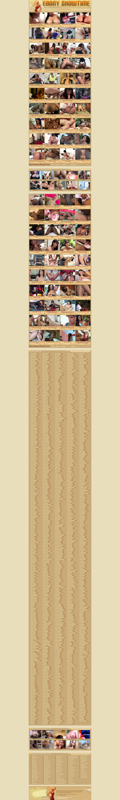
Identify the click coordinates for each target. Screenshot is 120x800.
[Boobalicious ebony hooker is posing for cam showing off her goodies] (36, 83)
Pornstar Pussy (70, 628)
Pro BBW (82, 761)
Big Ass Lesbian (34, 630)
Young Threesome (83, 720)
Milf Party (69, 491)
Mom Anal (69, 511)
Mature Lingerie (70, 444)
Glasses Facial (58, 483)
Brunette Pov (45, 461)
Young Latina (82, 713)
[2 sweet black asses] (67, 341)
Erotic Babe (57, 363)
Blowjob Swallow (46, 409)
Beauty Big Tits (33, 594)
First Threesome (58, 428)
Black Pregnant (34, 718)
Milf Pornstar (69, 493)
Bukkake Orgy (45, 475)
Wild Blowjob (81, 683)
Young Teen (81, 719)
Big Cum (32, 651)
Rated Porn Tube (47, 764)
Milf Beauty (69, 468)
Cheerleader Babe (46, 520)
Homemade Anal (58, 546)
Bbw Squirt (33, 582)
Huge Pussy (57, 599)
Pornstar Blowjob (70, 617)
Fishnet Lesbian (58, 434)
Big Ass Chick (33, 624)
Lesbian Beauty (58, 710)
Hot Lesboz (70, 765)
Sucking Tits (81, 514)
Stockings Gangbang (83, 490)
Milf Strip (69, 503)
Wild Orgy (81, 687)
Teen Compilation (82, 542)
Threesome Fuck (82, 608)
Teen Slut (81, 585)
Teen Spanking (82, 588)
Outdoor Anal (69, 575)
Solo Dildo (81, 460)
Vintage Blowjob (82, 638)
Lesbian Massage (70, 354)
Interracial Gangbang (59, 622)
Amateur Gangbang (34, 406)
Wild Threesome (82, 693)
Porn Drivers (84, 190)
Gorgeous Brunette (59, 487)
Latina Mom (57, 686)
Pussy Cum (69, 670)
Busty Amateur (46, 477)
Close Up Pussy (46, 562)
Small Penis (81, 448)
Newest (57, 164)
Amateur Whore (34, 450)
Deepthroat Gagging (47, 644)
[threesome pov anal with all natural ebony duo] (36, 250)
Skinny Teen (81, 437)
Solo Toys (81, 470)
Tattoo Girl (81, 522)
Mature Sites (83, 757)
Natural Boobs (70, 548)
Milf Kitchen (69, 486)
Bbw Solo (32, 581)
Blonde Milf (45, 390)
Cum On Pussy (46, 615)
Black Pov (32, 716)
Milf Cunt (69, 474)
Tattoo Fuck (81, 520)
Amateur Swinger (34, 442)
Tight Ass (81, 615)
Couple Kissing (46, 589)
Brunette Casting (46, 442)
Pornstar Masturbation (71, 624)
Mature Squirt (70, 458)
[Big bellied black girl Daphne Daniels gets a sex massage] (67, 114)
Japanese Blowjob (58, 640)
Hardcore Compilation (59, 535)
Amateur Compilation (35, 386)
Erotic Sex (57, 367)
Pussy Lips (69, 679)
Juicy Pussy (57, 656)
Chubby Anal (45, 526)
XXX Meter (82, 768)
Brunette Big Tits (46, 438)
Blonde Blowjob (46, 377)
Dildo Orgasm (45, 647)
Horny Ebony (57, 571)
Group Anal (57, 494)
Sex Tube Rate (47, 765)
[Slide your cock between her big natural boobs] (67, 159)
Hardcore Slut (57, 542)
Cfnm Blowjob (45, 506)
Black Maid (33, 703)
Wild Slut (81, 690)
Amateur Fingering (34, 403)
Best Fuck (33, 611)
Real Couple (69, 692)
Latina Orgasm (58, 687)
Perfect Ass (69, 594)
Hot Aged (70, 764)
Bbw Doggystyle (34, 560)
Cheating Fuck (46, 509)
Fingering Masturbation (59, 418)
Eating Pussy (45, 677)
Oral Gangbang (70, 568)
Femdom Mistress (58, 408)
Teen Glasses (82, 563)
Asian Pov (33, 524)
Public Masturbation (71, 666)
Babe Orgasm (33, 550)
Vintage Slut (81, 648)
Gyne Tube (46, 758)
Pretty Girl (69, 656)
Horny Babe (57, 560)
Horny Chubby (58, 568)
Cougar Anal (45, 578)
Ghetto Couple (58, 465)
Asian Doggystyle (34, 507)
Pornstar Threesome (71, 633)
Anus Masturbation (34, 493)
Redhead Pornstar (70, 712)
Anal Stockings (33, 486)
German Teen (57, 461)
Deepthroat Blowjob (47, 641)
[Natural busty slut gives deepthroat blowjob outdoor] (83, 129)
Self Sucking (81, 377)
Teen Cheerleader (82, 539)
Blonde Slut (45, 399)
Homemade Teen (58, 558)
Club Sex (44, 563)
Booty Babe (45, 415)
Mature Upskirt (70, 464)
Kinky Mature (57, 663)
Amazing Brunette (34, 454)
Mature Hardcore (70, 438)
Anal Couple (33, 471)
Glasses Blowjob (58, 481)
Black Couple (33, 696)
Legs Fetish (57, 702)
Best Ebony (33, 609)
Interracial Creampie (59, 612)
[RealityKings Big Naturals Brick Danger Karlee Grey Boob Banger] (52, 280)
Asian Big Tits (33, 501)
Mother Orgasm (70, 542)
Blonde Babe (45, 373)
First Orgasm (57, 426)
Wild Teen (81, 692)
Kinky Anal (57, 657)
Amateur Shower (34, 431)
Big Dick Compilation (35, 656)
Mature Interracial (70, 439)
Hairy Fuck (57, 513)
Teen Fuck (81, 560)
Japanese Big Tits (58, 638)
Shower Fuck (82, 411)
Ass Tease (33, 539)
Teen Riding (81, 582)
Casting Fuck (45, 503)
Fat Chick (57, 388)
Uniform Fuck (82, 630)
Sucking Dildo (82, 511)
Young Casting (82, 706)
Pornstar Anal (69, 614)
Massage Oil (69, 408)
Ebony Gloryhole (46, 706)
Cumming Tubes (59, 773)
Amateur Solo (33, 434)
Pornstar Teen (70, 631)
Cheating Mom (46, 516)
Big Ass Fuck (33, 627)
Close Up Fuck (46, 558)
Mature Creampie (70, 426)
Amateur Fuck (33, 405)
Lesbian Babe (57, 709)
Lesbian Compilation (59, 713)
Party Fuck (69, 589)
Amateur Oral (33, 421)
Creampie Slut (45, 602)
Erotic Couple (57, 365)
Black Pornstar (33, 715)
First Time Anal (58, 429)
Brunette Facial (46, 450)
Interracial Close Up (59, 611)
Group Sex (57, 500)
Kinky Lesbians (58, 661)
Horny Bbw (57, 562)
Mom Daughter (70, 517)
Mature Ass (69, 415)
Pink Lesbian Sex (83, 758)
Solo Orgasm (82, 465)
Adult (72, 749)
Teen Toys (81, 601)
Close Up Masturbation (47, 559)
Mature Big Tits (70, 419)
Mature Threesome (71, 461)
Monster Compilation (71, 530)
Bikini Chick (33, 679)
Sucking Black (82, 507)
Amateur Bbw (33, 373)
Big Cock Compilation (35, 644)
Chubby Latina (46, 533)
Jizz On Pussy (58, 651)
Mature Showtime (83, 755)
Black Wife (45, 369)
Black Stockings (46, 356)
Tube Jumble (48, 739)
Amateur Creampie (34, 390)
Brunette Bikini (45, 439)
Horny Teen (57, 582)
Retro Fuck (69, 723)
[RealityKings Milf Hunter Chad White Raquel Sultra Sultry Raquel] (83, 341)
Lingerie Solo (69, 398)
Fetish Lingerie (58, 415)
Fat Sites (58, 777)
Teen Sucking (82, 594)
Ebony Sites (58, 758)
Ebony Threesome (58, 362)
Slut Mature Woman (84, 763)
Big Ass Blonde (33, 621)
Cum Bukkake (45, 604)
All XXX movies (47, 180)
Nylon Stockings (70, 556)
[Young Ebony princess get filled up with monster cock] (83, 325)
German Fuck (57, 460)
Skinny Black (81, 422)
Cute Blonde (45, 630)
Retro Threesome (82, 359)
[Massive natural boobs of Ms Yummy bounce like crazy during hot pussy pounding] (36, 159)
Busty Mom (45, 496)
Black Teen (45, 360)
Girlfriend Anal (58, 474)
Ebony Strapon (58, 357)
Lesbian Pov (69, 369)
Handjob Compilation (59, 524)
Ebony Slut (57, 356)
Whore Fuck (81, 669)
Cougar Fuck (45, 581)
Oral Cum (69, 565)
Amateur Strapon (34, 437)
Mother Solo (69, 545)
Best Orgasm (33, 614)
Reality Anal (69, 696)
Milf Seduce (69, 497)
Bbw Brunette (33, 558)
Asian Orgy (33, 522)
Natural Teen (69, 552)
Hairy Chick (57, 511)
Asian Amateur (33, 494)
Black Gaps (46, 774)
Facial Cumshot (58, 375)
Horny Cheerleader (59, 566)
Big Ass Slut (33, 634)
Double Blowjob (46, 673)
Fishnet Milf (57, 435)
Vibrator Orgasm (82, 633)
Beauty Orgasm (34, 599)
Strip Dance (81, 494)
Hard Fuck (57, 529)
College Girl (45, 572)
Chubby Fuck (45, 532)
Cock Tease (45, 568)
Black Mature (33, 705)
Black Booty (33, 692)
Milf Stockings (70, 501)
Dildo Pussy (45, 648)
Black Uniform (45, 365)
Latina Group (57, 679)
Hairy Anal (57, 503)
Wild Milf (81, 686)
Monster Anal (69, 527)
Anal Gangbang (34, 480)
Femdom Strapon (58, 409)
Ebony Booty (45, 687)
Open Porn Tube (83, 777)
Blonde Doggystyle (46, 382)
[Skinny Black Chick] (67, 205)
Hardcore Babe (58, 532)
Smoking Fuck (82, 455)
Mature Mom (69, 447)
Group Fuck (57, 497)
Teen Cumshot (82, 545)
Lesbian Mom (70, 359)
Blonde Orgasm (46, 393)
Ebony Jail (45, 709)
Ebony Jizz (45, 710)
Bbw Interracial (33, 565)
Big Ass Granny (34, 628)
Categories (73, 164)
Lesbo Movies (71, 774)
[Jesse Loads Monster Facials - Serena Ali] (83, 144)
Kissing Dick (57, 667)
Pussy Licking (70, 677)
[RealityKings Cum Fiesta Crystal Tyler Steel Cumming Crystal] (36, 325)
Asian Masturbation (34, 516)
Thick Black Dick (82, 604)
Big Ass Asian (33, 617)
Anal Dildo (33, 474)
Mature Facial (70, 428)
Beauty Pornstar (34, 601)
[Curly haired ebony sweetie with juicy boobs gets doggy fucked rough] (83, 83)
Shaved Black (82, 393)
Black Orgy (33, 712)
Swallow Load (82, 516)
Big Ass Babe (33, 618)
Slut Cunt (81, 444)
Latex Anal (57, 669)
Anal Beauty (33, 467)
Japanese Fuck (58, 641)
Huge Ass (57, 588)
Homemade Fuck (58, 552)
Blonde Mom (45, 392)
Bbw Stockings (33, 584)
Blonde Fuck (45, 385)
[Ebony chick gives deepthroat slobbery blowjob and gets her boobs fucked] (36, 23)
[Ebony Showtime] (66, 5)
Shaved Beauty (82, 392)
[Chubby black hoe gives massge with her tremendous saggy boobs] (83, 53)
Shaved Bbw (81, 390)
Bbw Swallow (33, 585)
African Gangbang (34, 359)
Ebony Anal (45, 680)
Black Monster (33, 709)
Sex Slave (81, 382)
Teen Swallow (82, 595)
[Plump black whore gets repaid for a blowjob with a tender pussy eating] (36, 205)
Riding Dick (81, 365)
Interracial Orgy (58, 631)
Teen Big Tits (81, 533)
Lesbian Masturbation (71, 356)
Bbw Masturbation (34, 571)
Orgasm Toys (69, 572)
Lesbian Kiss (57, 723)
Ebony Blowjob (46, 686)
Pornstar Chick (70, 618)
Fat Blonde (57, 385)
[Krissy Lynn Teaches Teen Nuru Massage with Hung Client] (36, 280)
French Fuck (57, 448)
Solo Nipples (81, 464)
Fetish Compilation (58, 411)
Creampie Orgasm (46, 601)
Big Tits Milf (33, 674)
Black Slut (32, 722)
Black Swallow (45, 357)
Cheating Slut (45, 517)
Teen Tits (81, 599)
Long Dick (69, 403)
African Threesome (34, 367)
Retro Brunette (70, 722)
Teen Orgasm (82, 572)
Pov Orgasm (69, 643)
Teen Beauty (81, 532)
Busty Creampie (46, 487)
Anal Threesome (34, 488)
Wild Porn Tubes (84, 739)
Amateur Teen (33, 445)
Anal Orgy (33, 483)
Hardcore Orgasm (58, 539)
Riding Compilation (83, 362)
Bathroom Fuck (34, 553)
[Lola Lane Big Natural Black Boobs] (83, 98)
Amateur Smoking (34, 432)
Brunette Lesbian (46, 454)
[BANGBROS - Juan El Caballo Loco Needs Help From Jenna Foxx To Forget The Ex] (83, 280)
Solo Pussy (81, 467)
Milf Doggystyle (70, 475)
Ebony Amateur (46, 679)
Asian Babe (33, 499)
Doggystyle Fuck (46, 669)
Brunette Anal (45, 434)
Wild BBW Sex (83, 765)
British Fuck (45, 432)
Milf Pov (68, 494)
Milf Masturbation (70, 487)
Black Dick (33, 697)
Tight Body (81, 617)
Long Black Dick (70, 402)
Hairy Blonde (57, 509)
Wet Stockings (82, 661)
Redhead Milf (69, 710)
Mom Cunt (69, 516)
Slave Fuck (81, 441)
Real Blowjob (69, 687)
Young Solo (81, 718)
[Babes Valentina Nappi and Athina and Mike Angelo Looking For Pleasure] (67, 295)
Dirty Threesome (46, 666)
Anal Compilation (34, 470)
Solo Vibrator (81, 471)
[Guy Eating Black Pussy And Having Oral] (67, 265)
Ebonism (45, 778)
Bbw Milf (32, 572)
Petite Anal (69, 595)
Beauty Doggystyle (34, 595)
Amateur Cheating (34, 382)
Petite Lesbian (70, 601)
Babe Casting (33, 546)
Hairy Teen (57, 523)
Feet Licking (57, 403)
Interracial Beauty (58, 607)
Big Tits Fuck (33, 671)
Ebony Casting (46, 689)
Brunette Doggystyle (47, 448)
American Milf (33, 464)
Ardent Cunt (72, 180)
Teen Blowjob (82, 536)
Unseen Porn (72, 739)
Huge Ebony (57, 595)
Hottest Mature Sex (72, 767)
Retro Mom (81, 356)
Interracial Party (58, 633)
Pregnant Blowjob (70, 648)
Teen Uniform (82, 602)
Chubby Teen (45, 542)
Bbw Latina (33, 566)
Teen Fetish (81, 556)
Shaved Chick (82, 398)
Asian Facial (33, 509)
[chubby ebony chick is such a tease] (67, 83)
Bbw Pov (32, 578)
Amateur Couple (34, 389)
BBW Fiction (58, 767)
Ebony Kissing (45, 712)
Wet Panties (81, 658)
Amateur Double (34, 401)
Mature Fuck (69, 432)
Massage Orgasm (70, 409)
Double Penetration (46, 676)
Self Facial (81, 376)
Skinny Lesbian (82, 429)
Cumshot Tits (45, 625)
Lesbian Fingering (58, 720)
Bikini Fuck (33, 680)
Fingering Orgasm (58, 419)
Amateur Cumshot (34, 393)
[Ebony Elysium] (83, 205)
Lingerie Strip (69, 399)
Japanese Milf (57, 644)
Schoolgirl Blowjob (83, 372)
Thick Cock (81, 605)
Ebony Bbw (45, 683)
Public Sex (69, 667)
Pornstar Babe (70, 615)
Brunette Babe (45, 435)
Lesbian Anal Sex (58, 706)
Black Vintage (45, 366)
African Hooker (33, 362)
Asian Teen (33, 530)
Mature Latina (70, 441)
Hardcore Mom (58, 537)
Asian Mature (33, 517)
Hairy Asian (57, 504)
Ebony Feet (45, 699)
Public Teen (69, 669)
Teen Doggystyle (82, 552)
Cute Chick (45, 633)
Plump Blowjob (70, 607)
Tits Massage (82, 624)
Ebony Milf (45, 718)
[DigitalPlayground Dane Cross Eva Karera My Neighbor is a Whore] (52, 250)
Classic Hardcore (46, 548)
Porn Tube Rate (47, 761)
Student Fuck (82, 499)
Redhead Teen (70, 715)
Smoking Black (82, 452)
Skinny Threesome (83, 438)
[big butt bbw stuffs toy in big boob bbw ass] (36, 98)
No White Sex (59, 765)
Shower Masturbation (83, 412)
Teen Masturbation (83, 571)
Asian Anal (33, 496)
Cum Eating (45, 607)
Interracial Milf (58, 627)
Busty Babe (45, 481)
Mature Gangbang (70, 434)
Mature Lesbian (70, 442)
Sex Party (81, 380)
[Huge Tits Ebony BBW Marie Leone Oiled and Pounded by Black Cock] (67, 220)
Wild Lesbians (82, 684)
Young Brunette (82, 705)
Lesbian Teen (69, 383)
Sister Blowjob (82, 414)
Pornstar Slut (69, 630)
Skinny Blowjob (82, 425)
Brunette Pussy (46, 462)
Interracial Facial (58, 618)
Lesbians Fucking (70, 392)
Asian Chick (33, 504)
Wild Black (81, 682)
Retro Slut (81, 357)
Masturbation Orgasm (71, 411)
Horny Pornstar (58, 579)
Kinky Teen (57, 664)
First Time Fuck (58, 431)
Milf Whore (69, 510)
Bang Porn (84, 180)
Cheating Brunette (46, 507)
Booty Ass (45, 414)
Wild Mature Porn (83, 767)
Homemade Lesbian (59, 553)
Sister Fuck (81, 415)
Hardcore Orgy (58, 540)
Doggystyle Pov (46, 670)
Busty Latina (45, 491)
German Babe (58, 457)
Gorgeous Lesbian (58, 488)
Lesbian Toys (69, 388)
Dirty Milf (44, 661)
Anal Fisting (33, 477)
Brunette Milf (45, 455)
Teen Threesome (82, 598)
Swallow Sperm (82, 517)
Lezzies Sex (70, 780)
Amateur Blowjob (34, 376)
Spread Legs (81, 481)
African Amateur (34, 354)
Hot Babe (57, 584)
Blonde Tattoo (45, 402)
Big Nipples (33, 664)
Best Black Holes (47, 773)
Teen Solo (81, 586)
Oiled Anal (69, 558)
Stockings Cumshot (83, 487)
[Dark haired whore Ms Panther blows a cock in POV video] (52, 114)
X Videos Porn (83, 773)
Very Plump (82, 764)
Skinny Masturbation (83, 431)
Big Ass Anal (33, 615)
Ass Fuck (32, 536)
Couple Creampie (46, 586)
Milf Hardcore (69, 484)
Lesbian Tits (69, 386)
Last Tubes (48, 190)
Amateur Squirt (34, 435)
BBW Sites (58, 771)
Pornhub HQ (60, 190)
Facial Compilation (58, 373)
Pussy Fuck (69, 674)
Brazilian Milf (45, 426)
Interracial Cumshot (59, 614)
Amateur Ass (33, 370)
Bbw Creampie (33, 559)
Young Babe (81, 699)
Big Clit (32, 640)
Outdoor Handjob (70, 581)
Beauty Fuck (33, 597)
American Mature (34, 462)
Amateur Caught (34, 380)
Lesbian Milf (69, 357)
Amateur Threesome (35, 447)
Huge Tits (57, 601)
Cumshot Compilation (47, 622)
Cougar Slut (45, 584)
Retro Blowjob (70, 720)
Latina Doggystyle (58, 676)
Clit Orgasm (45, 552)
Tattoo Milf (81, 523)
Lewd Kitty (70, 778)
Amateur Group (34, 408)
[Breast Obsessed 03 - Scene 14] (67, 129)
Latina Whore (57, 700)
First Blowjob (57, 424)
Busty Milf (45, 494)
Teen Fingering (82, 558)
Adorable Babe (33, 353)
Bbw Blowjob (33, 556)
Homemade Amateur (59, 545)
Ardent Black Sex (47, 771)
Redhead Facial (70, 705)
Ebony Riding (57, 353)
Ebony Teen (57, 360)
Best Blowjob (33, 608)
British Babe (45, 431)
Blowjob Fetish (46, 408)
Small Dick (81, 447)
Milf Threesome (70, 507)
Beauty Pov (33, 602)
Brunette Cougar (46, 445)
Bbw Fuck (32, 563)
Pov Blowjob (69, 634)
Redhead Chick (70, 703)
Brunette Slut (45, 464)
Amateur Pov (33, 426)
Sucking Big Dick (82, 506)
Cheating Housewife (47, 510)
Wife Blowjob (81, 676)
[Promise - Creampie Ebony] (67, 144)
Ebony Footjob (46, 700)
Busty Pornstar (46, 497)
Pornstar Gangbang (71, 622)
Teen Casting (82, 537)
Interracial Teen (58, 635)
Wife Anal (81, 674)
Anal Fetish (33, 475)
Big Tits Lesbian (34, 673)
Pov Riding (69, 644)
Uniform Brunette (82, 628)
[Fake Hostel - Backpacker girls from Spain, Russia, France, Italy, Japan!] (67, 325)
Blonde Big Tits (46, 376)
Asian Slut (33, 529)
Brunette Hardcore (46, 452)
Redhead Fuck (70, 706)
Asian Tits (32, 532)
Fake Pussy (57, 376)
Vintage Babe (82, 635)
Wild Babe (81, 680)
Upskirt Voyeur (82, 631)
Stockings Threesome (83, 493)
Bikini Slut (32, 682)
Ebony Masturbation (47, 715)
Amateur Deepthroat (35, 396)
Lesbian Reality (70, 372)
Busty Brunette (46, 486)
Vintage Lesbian (82, 641)
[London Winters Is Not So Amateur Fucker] (83, 159)
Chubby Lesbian (46, 535)
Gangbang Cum (58, 454)
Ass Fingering (33, 535)
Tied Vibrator (81, 611)
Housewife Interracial (59, 586)
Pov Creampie (70, 637)
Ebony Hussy (58, 757)
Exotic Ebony (57, 369)
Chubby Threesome (47, 543)
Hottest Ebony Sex (59, 761)
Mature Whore (70, 465)
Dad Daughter (45, 640)
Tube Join (60, 180)
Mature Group (70, 435)
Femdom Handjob (58, 406)
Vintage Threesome (83, 651)
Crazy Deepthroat (46, 595)
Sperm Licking (82, 478)
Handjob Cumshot (58, 526)
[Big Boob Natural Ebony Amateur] (52, 98)
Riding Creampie (82, 363)
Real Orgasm (69, 694)
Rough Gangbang (82, 370)
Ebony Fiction (46, 783)
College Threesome (47, 576)
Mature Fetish (70, 431)
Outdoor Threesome (71, 585)
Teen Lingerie (82, 569)
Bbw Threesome (34, 588)
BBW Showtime (59, 770)
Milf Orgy (69, 490)
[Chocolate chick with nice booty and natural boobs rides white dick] (36, 114)
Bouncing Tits (45, 419)
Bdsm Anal (33, 589)
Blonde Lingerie (46, 389)
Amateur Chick (33, 383)
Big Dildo (32, 661)
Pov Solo (69, 646)
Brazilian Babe (45, 424)
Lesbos (69, 777)
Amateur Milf (33, 416)
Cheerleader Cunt (46, 522)
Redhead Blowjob (70, 702)
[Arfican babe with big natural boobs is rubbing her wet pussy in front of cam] (67, 38)
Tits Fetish (81, 622)
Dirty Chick (45, 657)
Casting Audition (46, 501)
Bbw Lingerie (33, 569)
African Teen (33, 366)
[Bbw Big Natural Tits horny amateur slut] (52, 23)
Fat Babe (57, 382)
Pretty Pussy (69, 657)
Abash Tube (60, 749)
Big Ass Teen (33, 635)
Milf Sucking (69, 504)
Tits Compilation (82, 621)
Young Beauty (82, 700)
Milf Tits (68, 509)
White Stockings (82, 666)
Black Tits (45, 363)
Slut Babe (81, 442)
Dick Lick (44, 646)
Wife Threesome (82, 677)
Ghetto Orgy (57, 470)
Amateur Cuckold (34, 392)
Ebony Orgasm (46, 720)
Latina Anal (57, 670)
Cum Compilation (46, 605)
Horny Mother (57, 578)
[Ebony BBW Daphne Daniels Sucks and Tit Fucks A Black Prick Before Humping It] (83, 235)
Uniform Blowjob (82, 627)
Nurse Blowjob (70, 555)
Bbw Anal (32, 555)
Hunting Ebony (59, 763)
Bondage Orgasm (46, 412)
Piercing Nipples (70, 605)
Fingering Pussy (58, 421)
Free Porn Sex (83, 774)
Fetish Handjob (58, 414)
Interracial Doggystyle (59, 617)
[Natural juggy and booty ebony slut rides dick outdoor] (52, 159)
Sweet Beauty (82, 519)
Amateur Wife (33, 451)
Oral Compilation (70, 562)
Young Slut (81, 716)
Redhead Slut (70, 713)
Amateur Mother (34, 419)
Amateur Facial (34, 402)
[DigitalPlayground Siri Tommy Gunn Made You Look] (36, 295)
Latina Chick (57, 674)
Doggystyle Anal (46, 667)
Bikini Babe (33, 677)
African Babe (33, 356)
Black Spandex (46, 353)
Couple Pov (45, 592)
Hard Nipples (57, 530)
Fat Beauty (57, 383)
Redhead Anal (70, 699)
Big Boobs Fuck (34, 638)
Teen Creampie (82, 543)
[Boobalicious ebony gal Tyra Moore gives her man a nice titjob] (36, 129)
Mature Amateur (70, 412)
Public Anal (69, 660)
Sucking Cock (82, 509)
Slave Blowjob (82, 439)
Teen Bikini (81, 535)
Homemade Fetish (58, 550)
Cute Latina (45, 634)
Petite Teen (69, 602)
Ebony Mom (45, 719)
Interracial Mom (58, 628)
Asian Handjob (33, 511)
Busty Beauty (45, 483)
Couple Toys (45, 594)
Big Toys (32, 676)
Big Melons (33, 663)
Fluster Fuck (35, 190)
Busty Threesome (46, 500)
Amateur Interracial (34, 412)
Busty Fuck (45, 490)
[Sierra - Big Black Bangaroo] (83, 295)
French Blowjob (58, 447)
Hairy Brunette (58, 510)
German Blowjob (58, 458)
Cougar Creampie (46, 579)
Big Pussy (32, 667)
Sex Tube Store (47, 767)
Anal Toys (32, 490)
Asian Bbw (33, 500)
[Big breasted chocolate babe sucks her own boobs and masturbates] (52, 68)
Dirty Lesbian (45, 660)
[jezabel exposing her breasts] (67, 23)
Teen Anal (81, 526)
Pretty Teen (69, 658)
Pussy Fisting (69, 671)
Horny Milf (57, 575)
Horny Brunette (58, 565)
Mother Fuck (69, 539)
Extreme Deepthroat (59, 370)
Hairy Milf (57, 520)
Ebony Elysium (47, 781)
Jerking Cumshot (58, 648)
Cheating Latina (46, 513)
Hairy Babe (57, 506)
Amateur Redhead (34, 428)
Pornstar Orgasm (70, 625)
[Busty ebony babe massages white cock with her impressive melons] (67, 250)
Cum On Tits (45, 617)
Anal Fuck (33, 478)
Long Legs (69, 405)
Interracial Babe (58, 605)
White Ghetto (82, 663)
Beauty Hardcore (34, 598)
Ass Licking (33, 537)
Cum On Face (45, 612)
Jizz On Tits (57, 653)
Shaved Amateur (82, 386)
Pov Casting (69, 635)
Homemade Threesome (59, 559)
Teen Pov (81, 579)
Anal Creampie (33, 473)
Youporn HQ (48, 749)
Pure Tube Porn (47, 763)
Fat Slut (56, 399)
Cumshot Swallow (46, 624)
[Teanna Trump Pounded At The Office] (67, 68)
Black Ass (32, 684)
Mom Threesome (70, 526)
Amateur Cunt (33, 395)
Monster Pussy (70, 533)
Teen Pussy (81, 581)
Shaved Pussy (82, 405)
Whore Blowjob (82, 667)
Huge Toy (57, 602)
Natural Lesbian (70, 549)
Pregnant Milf (69, 651)
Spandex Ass (81, 473)
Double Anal (45, 671)
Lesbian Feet (57, 718)
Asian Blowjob (33, 503)
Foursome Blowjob (58, 441)
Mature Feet (69, 429)
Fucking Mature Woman (73, 757)
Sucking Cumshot (82, 510)
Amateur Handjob (34, 409)
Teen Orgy (81, 573)
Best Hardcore (33, 612)
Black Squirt (45, 354)
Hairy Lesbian (57, 516)
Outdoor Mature (70, 584)
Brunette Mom (45, 457)
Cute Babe (45, 628)
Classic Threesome (46, 550)
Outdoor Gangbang (71, 579)
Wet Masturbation (82, 656)
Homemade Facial (58, 549)
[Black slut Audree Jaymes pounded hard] (36, 235)
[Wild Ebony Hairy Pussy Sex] (83, 265)
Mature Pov (69, 452)
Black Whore (45, 367)
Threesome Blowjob (83, 607)
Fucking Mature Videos (72, 755)
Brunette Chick (46, 444)
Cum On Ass (45, 611)
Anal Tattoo (33, 487)
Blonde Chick (45, 379)
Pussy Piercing (70, 680)
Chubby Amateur (46, 524)
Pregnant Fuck (70, 650)
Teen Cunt (81, 546)
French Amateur (58, 444)
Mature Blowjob (70, 422)
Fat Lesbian (57, 392)
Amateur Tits (33, 448)
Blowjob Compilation (47, 406)
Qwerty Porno (36, 739)
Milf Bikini (69, 470)
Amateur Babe (33, 372)
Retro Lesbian (82, 353)
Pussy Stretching (70, 682)
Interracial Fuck (58, 621)
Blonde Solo (45, 401)
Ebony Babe (45, 682)
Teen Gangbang (82, 562)
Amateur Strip (33, 438)
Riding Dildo (81, 366)
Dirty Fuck (45, 658)
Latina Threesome (58, 699)
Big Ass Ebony (33, 625)
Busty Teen (45, 499)
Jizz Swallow (57, 654)
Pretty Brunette (70, 653)
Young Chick (81, 707)
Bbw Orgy (32, 575)
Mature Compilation (71, 425)
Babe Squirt (33, 552)
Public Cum (69, 661)
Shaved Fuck (82, 399)
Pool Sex (69, 612)
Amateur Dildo (33, 398)
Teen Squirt (81, 589)
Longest (64, 164)
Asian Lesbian (33, 514)
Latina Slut (57, 693)
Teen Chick (81, 540)
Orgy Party (69, 573)
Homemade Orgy (58, 556)
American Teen (34, 465)
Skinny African (82, 416)
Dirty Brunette (45, 656)
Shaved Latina (82, 401)
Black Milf (32, 706)
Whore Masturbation (83, 670)
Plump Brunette (70, 608)
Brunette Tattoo (46, 467)
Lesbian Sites (71, 771)
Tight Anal (81, 612)
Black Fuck (33, 699)
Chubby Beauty (46, 529)
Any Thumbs (84, 749)
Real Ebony (69, 693)
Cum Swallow (45, 620)
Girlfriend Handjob (58, 478)
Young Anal (81, 696)
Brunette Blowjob (46, 441)
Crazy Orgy (45, 599)
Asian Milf (32, 519)
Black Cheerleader (34, 693)
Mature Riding (70, 454)
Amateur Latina (34, 414)
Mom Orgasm (70, 522)
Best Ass (32, 607)
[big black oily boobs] (52, 295)
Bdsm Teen (33, 591)
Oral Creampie (70, 563)
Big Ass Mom (33, 633)
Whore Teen (81, 671)
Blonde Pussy (45, 398)
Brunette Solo (45, 465)
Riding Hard (81, 367)
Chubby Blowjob (46, 530)
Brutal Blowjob (45, 473)
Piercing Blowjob (70, 604)
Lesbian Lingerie (70, 353)
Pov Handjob (69, 638)
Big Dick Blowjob (34, 654)
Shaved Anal (81, 388)
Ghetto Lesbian (58, 468)
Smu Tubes (46, 768)
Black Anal (33, 683)
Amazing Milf (33, 460)
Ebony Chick (45, 692)
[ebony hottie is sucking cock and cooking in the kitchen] (67, 53)
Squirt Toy (81, 486)
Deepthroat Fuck (46, 643)
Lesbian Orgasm (70, 362)
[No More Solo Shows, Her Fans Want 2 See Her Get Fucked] (52, 325)
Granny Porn (70, 761)
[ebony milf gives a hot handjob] (52, 38)
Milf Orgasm (69, 488)
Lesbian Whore (70, 389)
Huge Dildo (57, 594)
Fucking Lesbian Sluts (60, 780)
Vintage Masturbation (83, 643)
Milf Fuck (69, 480)
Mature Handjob (70, 437)
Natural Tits (69, 553)
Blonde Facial (45, 383)
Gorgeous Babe (58, 486)
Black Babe (33, 686)
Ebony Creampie (46, 694)
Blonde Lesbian (46, 388)
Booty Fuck (45, 418)
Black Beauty (33, 689)
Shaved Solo (81, 406)
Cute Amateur (45, 627)
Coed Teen (45, 569)
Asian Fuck (33, 510)
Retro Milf (81, 354)
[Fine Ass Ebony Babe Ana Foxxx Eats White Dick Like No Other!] (67, 98)
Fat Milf (56, 395)
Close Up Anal (45, 553)
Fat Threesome (58, 402)
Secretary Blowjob (82, 373)
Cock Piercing (45, 566)
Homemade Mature (59, 555)
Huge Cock (57, 591)
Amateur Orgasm (34, 422)
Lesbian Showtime (72, 770)
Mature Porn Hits (71, 783)
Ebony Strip (57, 359)
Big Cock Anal (33, 641)
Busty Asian (45, 480)
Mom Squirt (69, 524)
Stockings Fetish (82, 488)
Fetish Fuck (57, 412)
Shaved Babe (82, 389)
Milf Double (69, 477)
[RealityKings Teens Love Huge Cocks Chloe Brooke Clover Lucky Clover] (52, 205)
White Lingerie (82, 664)
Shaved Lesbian (82, 402)
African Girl (33, 360)
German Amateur (58, 455)
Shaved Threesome (83, 409)
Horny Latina (57, 572)
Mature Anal (69, 414)
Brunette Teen (45, 468)
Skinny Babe (81, 421)
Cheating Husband (46, 511)
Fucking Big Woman (60, 778)
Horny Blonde (57, 563)
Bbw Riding (33, 579)
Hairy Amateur (58, 501)
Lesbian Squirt (70, 376)
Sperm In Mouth (82, 475)
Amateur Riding (34, 429)
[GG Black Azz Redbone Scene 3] (83, 220)
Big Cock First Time (34, 647)
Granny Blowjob (58, 491)
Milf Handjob (69, 483)
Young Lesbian (82, 715)
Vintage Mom (82, 647)
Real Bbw (69, 686)
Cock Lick (45, 565)
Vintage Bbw (81, 637)
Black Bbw (33, 687)
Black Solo (33, 723)
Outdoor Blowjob (70, 576)
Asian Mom (33, 520)
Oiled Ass (69, 559)
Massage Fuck (70, 406)
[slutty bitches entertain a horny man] (52, 265)
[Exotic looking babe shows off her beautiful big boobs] (52, 220)
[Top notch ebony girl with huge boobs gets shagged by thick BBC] (52, 53)
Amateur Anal (33, 369)
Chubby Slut (45, 540)
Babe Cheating (33, 548)
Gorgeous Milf (58, 490)
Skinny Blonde (82, 424)
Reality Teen (69, 697)
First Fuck (57, 425)
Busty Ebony (45, 488)
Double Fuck (45, 674)
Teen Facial (81, 555)
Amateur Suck (33, 439)
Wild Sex (81, 689)
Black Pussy (33, 719)
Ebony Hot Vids (59, 755)
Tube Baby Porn (47, 770)
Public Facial (69, 663)
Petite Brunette (70, 598)
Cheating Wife (45, 519)
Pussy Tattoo (69, 683)
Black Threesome (46, 362)
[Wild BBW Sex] (83, 38)
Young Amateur (82, 694)
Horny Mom (57, 576)
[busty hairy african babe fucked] (52, 341)
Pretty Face (69, 654)
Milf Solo (69, 499)
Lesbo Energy (71, 773)
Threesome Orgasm (83, 609)
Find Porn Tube (83, 776)
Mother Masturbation (71, 540)
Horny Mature (57, 573)
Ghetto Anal (57, 462)
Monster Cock (70, 529)
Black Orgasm (33, 710)
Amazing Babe (33, 452)
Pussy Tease (69, 684)
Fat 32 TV (58, 776)
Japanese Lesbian (58, 643)
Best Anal (32, 605)
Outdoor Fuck (70, 578)
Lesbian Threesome (71, 385)
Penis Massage (70, 592)
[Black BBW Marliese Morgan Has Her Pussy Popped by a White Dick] (67, 280)
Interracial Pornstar (59, 634)
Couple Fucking (46, 588)
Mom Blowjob (69, 513)
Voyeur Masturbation (83, 653)
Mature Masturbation (71, 445)
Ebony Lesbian (46, 713)
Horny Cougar (58, 569)
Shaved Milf (81, 403)
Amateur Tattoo (34, 444)
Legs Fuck (57, 703)
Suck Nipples (81, 500)
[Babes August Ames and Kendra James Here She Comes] (52, 310)
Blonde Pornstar (46, 395)
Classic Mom (45, 549)
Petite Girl (69, 599)
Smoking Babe (82, 451)
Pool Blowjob (69, 611)
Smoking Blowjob (82, 454)
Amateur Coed (33, 385)
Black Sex (32, 720)
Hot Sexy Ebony (59, 760)
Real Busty (69, 690)
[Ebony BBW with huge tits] (36, 68)
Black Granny (33, 700)
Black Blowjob (33, 690)
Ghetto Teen (57, 471)
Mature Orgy (69, 450)
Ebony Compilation (46, 693)
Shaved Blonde (82, 395)
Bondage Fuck (46, 411)
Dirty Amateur (45, 651)
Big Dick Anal (33, 653)
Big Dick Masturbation (35, 660)
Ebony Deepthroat (46, 696)
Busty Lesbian (45, 493)
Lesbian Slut (69, 373)
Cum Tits (44, 621)
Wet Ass (81, 654)
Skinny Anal (81, 419)
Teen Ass (81, 527)
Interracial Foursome (59, 620)
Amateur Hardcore (34, 411)
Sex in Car (81, 383)
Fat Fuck (56, 389)
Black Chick (33, 694)
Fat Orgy (56, 398)
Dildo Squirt (45, 650)
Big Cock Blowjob (34, 643)
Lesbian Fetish (58, 719)
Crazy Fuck (45, 597)
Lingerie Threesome (71, 401)
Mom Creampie (70, 514)
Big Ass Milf (33, 631)
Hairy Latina (57, 514)
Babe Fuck (33, 549)
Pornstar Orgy (70, 627)
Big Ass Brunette (34, 622)
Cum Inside (45, 609)
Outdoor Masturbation (71, 582)
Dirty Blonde (45, 654)
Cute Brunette (45, 631)
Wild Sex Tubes (35, 749)
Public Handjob (70, 664)
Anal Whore (33, 491)
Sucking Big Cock (82, 504)
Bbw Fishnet (33, 562)
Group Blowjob (58, 496)
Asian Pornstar (33, 523)
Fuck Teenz (70, 760)
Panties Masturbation (71, 586)
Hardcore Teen (58, 543)
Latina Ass (57, 671)
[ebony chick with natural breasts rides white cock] (83, 68)
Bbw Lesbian (33, 568)
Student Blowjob (82, 497)
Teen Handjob (82, 566)
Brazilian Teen (45, 428)
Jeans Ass (57, 647)
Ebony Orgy (45, 722)
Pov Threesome (70, 647)
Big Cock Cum (33, 646)
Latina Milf (57, 684)
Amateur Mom (33, 418)
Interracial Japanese (59, 624)
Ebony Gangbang (46, 705)
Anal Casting (33, 468)
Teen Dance (81, 548)
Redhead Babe (70, 700)
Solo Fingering (82, 461)
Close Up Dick (45, 556)
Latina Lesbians (58, 682)
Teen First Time (82, 559)
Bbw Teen (32, 586)
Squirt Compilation (83, 483)
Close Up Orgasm (46, 560)
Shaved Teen (82, 408)
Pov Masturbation (70, 640)
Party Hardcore (70, 591)
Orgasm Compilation (71, 571)
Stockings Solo (82, 491)
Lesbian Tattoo (70, 382)
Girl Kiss (56, 473)
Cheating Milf (45, 514)
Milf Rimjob (69, 496)
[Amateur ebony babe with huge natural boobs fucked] (83, 250)
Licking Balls (69, 395)
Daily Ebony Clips (47, 776)
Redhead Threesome (71, 716)
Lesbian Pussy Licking (71, 370)
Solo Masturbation (83, 462)
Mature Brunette (70, 424)
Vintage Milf (81, 646)
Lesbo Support (71, 776)
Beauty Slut (33, 604)
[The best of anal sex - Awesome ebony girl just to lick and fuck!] (36, 144)
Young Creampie (82, 710)
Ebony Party (45, 723)
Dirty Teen (45, 664)
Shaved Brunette (82, 396)
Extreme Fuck (57, 372)
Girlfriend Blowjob (58, 475)
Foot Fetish (57, 438)
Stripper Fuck (82, 496)
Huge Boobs (57, 589)
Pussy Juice (69, 676)
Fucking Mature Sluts (60, 783)
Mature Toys (69, 462)
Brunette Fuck (45, 451)
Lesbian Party (70, 366)
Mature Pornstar (70, 451)
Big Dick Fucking (34, 658)
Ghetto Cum (57, 467)
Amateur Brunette (34, 377)
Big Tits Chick (33, 670)
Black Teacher (45, 359)
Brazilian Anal (45, 422)
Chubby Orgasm (46, 539)
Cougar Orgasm (46, 582)
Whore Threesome (83, 673)
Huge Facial (57, 597)
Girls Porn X (82, 770)
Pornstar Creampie (71, 620)
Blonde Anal (45, 372)
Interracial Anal (58, 604)
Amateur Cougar (34, 388)
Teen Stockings (82, 591)
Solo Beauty (81, 457)
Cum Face (45, 608)
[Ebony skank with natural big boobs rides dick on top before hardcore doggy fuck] (83, 114)
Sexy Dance (81, 385)
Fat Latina (57, 390)
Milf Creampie (70, 473)
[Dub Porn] (83, 23)
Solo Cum (81, 458)
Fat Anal (56, 379)
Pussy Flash (69, 673)
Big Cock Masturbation (35, 650)
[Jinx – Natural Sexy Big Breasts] (36, 38)
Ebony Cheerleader (46, 690)
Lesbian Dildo (57, 716)
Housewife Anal (58, 585)
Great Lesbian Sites (72, 763)
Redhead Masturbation (71, 709)
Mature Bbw (69, 416)
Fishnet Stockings (58, 437)
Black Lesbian (33, 702)
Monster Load (70, 532)
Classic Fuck (45, 546)
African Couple (33, 357)
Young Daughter (82, 712)
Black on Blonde (46, 370)
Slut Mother (81, 445)
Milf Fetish (69, 478)
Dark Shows (46, 777)
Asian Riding (33, 527)
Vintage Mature (82, 644)
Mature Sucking (70, 460)
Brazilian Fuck (45, 425)
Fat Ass (56, 380)
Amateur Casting (34, 379)
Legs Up (56, 705)
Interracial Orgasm (58, 630)
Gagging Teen (58, 452)
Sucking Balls (82, 503)
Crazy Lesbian (45, 598)
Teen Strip (81, 592)
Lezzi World (70, 781)
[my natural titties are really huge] (52, 83)
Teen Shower (82, 584)
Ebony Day (46, 780)
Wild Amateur (82, 679)
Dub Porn (36, 180)
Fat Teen (56, 401)
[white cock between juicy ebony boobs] (52, 235)
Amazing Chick (33, 455)
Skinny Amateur (82, 418)
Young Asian (81, 697)
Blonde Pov (45, 396)
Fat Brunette (57, 386)
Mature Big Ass (70, 418)
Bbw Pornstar (33, 576)
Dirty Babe (45, 653)
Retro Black (69, 718)
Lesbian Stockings (70, 377)
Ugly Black (81, 625)
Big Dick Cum (33, 657)
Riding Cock (81, 360)
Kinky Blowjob (57, 658)
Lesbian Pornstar (70, 367)
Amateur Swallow (34, 441)
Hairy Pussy (57, 522)
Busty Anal (45, 478)
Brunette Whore (46, 471)
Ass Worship (33, 540)
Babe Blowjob (33, 545)
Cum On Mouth (46, 614)
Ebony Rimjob (57, 354)
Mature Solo (69, 457)
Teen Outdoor (82, 575)
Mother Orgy (69, 543)
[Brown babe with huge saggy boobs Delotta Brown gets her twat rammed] (36, 220)
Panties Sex (69, 588)
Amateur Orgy (33, 424)
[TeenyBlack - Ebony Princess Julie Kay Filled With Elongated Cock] (67, 310)
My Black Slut (58, 764)
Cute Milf (44, 637)
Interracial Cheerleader (59, 609)
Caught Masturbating (47, 504)
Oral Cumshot (70, 566)
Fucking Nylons (71, 758)
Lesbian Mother (70, 360)
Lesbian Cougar (58, 715)
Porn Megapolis (83, 760)
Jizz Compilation (58, 650)
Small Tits (81, 450)
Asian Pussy (33, 526)
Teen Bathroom (82, 530)
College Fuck (45, 571)
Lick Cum (69, 393)
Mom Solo (69, 523)
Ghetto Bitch (57, 464)
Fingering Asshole (58, 416)
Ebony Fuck (45, 702)
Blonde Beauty (46, 375)
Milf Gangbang (70, 481)
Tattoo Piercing (82, 524)
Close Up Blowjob (46, 555)
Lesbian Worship (70, 390)
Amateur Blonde (34, 375)
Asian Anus (33, 497)
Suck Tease (81, 501)
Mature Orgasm (70, 448)
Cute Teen (45, 638)
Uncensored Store (60, 739)
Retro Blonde (69, 719)
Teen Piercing (82, 578)
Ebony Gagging (46, 703)
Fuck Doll (57, 450)
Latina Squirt (57, 696)
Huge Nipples (57, 598)
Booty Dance (45, 416)
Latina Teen (57, 697)
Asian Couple (33, 506)
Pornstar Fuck (70, 621)
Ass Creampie (33, 533)
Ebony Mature (45, 716)
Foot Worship (57, 439)
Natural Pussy (70, 550)
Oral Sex (69, 569)
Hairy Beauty (57, 507)
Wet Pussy (81, 660)
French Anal (57, 445)
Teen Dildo (81, 550)
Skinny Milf (81, 432)
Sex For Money (82, 379)
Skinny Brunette (82, 426)
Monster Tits (69, 535)
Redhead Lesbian (70, 707)
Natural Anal (69, 546)
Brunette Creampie (46, 447)
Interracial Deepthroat (59, 615)
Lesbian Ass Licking (59, 707)
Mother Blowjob (70, 537)
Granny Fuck (57, 493)
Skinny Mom (81, 434)
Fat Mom (57, 396)
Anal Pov (32, 484)
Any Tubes (46, 755)
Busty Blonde (45, 484)
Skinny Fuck (81, 428)
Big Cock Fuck (33, 648)
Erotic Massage (58, 366)
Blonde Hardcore (46, 386)
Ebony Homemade (46, 707)
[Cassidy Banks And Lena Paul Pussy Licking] (36, 341)
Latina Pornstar (58, 690)
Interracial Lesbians (59, 625)
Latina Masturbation (59, 683)
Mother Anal (69, 536)
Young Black (81, 702)
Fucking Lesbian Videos (61, 781)
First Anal (57, 422)
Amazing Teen (33, 461)
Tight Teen (81, 620)
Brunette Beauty (46, 437)
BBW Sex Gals (59, 768)
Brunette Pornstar (46, 460)
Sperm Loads (82, 480)
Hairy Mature (57, 519)
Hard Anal (57, 527)
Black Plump (33, 713)
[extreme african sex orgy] (36, 310)
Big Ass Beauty (33, 620)
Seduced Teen (82, 375)
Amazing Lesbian (34, 458)
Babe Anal (33, 543)
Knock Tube (46, 760)
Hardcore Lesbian (58, 536)
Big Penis (32, 666)
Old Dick (68, 560)
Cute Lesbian (45, 635)
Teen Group (81, 565)
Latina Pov (57, 692)
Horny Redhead (58, 581)
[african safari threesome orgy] (83, 310)
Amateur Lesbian (34, 415)
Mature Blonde (70, 421)
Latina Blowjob (58, 673)
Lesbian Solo (69, 375)
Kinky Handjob (58, 660)
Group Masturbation (59, 499)
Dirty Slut (44, 663)
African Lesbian (34, 363)
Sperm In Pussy (82, 477)
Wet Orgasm (81, 657)
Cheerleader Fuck (46, 523)
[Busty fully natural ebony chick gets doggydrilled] (67, 235)
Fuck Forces (72, 190)
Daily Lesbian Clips (60, 774)
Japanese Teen (58, 646)
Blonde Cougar (46, 380)
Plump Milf (69, 609)
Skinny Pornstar (82, 435)
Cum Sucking (45, 618)
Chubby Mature (46, 536)
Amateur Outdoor (34, 425)
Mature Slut (69, 455)
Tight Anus (81, 614)
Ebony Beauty (45, 684)
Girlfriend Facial (58, 477)
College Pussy (45, 573)
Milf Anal (68, 467)
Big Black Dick (33, 637)
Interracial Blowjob (58, 608)
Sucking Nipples (82, 513)
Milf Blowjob (69, 471)
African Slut (33, 365)
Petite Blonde (69, 597)
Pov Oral (69, 641)
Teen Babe (81, 529)
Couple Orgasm (46, 591)
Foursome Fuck (58, 442)
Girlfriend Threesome (59, 480)
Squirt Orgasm (82, 484)
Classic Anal (45, 545)
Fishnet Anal (57, 432)
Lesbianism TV (71, 768)
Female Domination (59, 405)
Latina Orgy (57, 689)
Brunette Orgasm (46, 458)
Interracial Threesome (59, 637)
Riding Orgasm (82, 369)
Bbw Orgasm (33, 573)
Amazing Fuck (33, 457)
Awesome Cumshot (34, 542)
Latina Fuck (57, 677)
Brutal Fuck (45, 474)
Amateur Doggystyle (35, 399)
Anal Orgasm (33, 481)
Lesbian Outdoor (70, 365)
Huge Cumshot (58, 592)
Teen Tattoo (81, 597)
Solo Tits (81, 468)
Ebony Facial (45, 697)
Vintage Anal (81, 634)
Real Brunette (70, 689)
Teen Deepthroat (82, 549)
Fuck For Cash (58, 451)
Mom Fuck (69, 519)
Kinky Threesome (58, 666)
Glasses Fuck (57, 484)
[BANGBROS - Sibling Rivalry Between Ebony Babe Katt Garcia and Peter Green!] (52, 144)
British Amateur (46, 429)
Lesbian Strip (69, 380)
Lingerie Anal (69, 396)
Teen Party (81, 576)
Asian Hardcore (34, 513)
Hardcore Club (58, 533)
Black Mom (33, 707)
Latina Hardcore (58, 680)
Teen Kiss (81, 568)
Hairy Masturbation (58, 517)
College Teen (45, 575)
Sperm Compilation (83, 474)
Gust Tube (46, 757)
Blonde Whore (45, 405)
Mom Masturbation (71, 520)
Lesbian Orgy (69, 363)
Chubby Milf (45, 537)
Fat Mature (57, 393)
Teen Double (81, 553)
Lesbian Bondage (58, 712)
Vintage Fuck (82, 640)
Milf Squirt (69, 500)
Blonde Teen (45, 403)
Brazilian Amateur (46, 421)
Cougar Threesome (47, 585)
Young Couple (82, 709)
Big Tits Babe (33, 669)
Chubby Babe (45, 527)
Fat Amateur (57, 377)
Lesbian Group (58, 722)
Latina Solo (57, 694)
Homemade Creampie (59, 548)
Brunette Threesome (47, 470)
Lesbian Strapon (70, 379)
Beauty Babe (33, 592)
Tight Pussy (81, 618)
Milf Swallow (69, 506)
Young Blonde (82, 703)
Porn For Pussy (83, 771)
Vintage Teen (82, 650)
